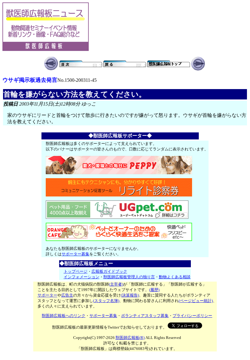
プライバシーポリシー (192, 315)
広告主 (67, 295)
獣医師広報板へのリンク (63, 315)
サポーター (47, 295)
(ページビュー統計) (196, 300)
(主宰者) (116, 284)
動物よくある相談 (175, 277)
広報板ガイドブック (109, 271)
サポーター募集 (75, 254)
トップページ (76, 271)
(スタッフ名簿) (106, 300)
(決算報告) (130, 295)
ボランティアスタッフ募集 (145, 315)
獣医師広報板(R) (130, 337)
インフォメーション (81, 277)
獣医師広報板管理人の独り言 (129, 277)
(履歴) (154, 289)
